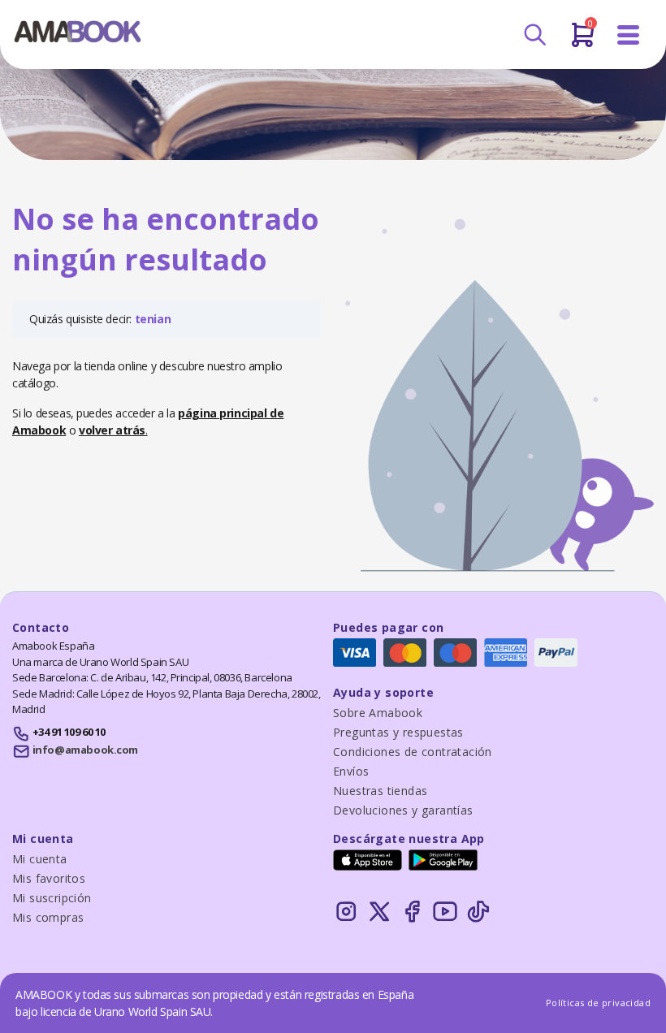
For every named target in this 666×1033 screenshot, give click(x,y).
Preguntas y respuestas (398, 732)
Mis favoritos (48, 878)
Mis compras (48, 917)
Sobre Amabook (377, 712)
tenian (153, 318)
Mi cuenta (39, 859)
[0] (583, 41)
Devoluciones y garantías (403, 810)
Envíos (351, 771)
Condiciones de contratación (412, 751)
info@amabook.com (85, 749)
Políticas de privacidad (598, 1002)
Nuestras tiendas (380, 790)
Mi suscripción (52, 897)
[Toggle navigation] (628, 35)
